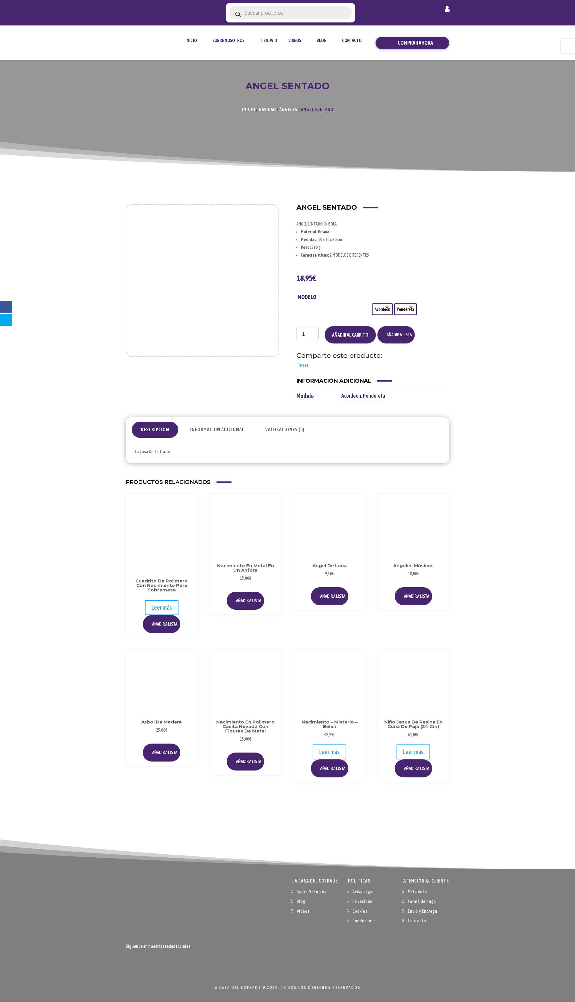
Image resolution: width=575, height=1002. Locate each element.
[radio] (382, 309)
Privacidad (362, 901)
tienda (266, 40)
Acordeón (351, 396)
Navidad (267, 109)
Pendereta (374, 396)
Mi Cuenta (417, 891)
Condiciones (364, 920)
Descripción (155, 429)
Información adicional (217, 429)
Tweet (303, 365)
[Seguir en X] (142, 960)
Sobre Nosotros (228, 40)
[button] (396, 334)
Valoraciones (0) (285, 429)
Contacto (351, 40)
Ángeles (288, 109)
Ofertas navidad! (159, 9)
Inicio (191, 40)
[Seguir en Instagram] (154, 960)
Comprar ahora (415, 43)
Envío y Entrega (422, 911)
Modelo (306, 296)
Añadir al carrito (350, 334)
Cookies (359, 911)
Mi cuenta (447, 10)
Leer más (162, 607)
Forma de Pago (422, 901)
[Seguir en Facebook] (130, 960)
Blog (321, 40)
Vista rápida (186, 518)
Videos (294, 40)
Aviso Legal (363, 891)
